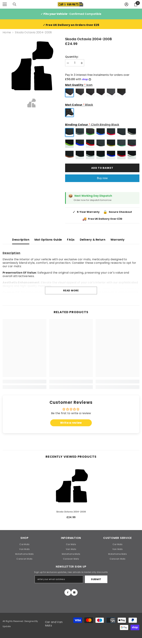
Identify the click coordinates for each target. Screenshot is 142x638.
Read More (71, 290)
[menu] (5, 4)
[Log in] (126, 4)
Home (7, 32)
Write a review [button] (71, 423)
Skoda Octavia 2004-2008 (71, 511)
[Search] (14, 4)
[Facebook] (67, 592)
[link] (24, 381)
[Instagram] (74, 592)
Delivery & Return (92, 240)
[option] (31, 65)
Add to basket (102, 168)
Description (20, 240)
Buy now (102, 178)
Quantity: (72, 57)
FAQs (70, 240)
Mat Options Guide (48, 240)
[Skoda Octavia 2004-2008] (71, 485)
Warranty (117, 240)
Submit (96, 579)
